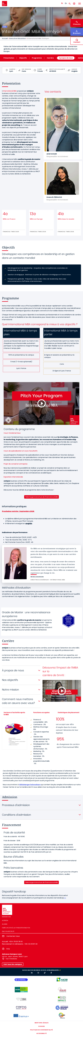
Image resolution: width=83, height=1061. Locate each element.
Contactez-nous (13, 936)
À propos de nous (66, 58)
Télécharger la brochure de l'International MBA (41, 497)
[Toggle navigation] (79, 3)
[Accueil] (4, 3)
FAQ (8, 949)
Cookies (41, 1026)
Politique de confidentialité (41, 1030)
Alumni (4, 924)
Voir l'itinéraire (11, 959)
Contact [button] (76, 42)
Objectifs (23, 58)
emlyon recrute (8, 931)
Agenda (5, 920)
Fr (62, 3)
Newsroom (6, 917)
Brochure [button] (76, 33)
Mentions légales (41, 1023)
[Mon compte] (74, 3)
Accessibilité (41, 1033)
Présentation (9, 58)
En (66, 3)
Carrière (50, 58)
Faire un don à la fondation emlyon (16, 928)
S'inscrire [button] (76, 24)
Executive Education (17, 38)
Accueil (5, 38)
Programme (37, 58)
